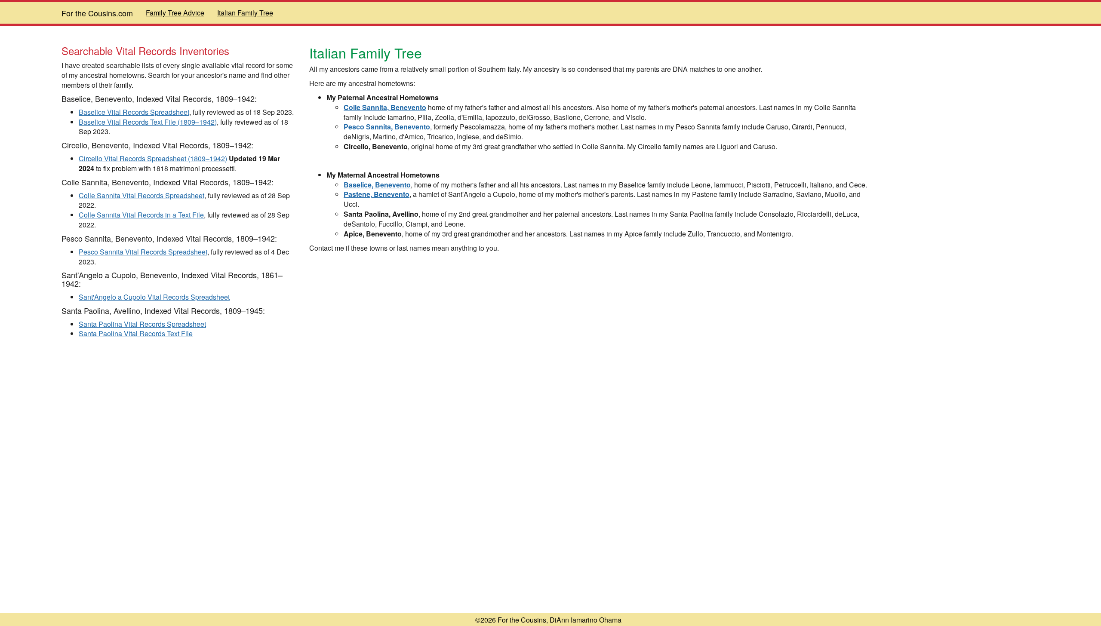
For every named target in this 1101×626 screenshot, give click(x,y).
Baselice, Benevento (377, 185)
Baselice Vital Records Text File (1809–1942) (148, 122)
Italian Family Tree (245, 13)
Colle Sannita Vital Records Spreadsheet (141, 195)
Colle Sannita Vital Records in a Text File (141, 215)
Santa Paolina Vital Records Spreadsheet (142, 324)
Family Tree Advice (175, 13)
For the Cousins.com (97, 12)
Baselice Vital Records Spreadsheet (134, 112)
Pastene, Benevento (376, 194)
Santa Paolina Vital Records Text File (136, 333)
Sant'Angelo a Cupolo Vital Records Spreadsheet (154, 297)
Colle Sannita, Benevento (385, 107)
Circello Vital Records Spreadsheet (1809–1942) (153, 158)
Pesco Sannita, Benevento (387, 127)
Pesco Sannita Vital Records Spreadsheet (143, 252)
